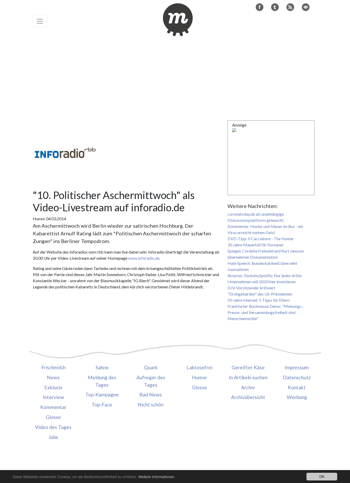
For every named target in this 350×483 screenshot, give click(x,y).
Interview (53, 397)
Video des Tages (53, 427)
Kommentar (53, 407)
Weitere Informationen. (156, 476)
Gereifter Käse (248, 367)
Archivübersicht (248, 397)
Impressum (297, 367)
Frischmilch (53, 367)
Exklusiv (53, 387)
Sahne (102, 367)
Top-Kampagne (102, 394)
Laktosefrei (199, 367)
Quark (151, 367)
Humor (199, 377)
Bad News (150, 394)
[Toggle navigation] (40, 21)
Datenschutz (297, 377)
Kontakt (297, 387)
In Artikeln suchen (248, 377)
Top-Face (102, 404)
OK (321, 476)
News (53, 377)
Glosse (53, 417)
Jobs (53, 437)
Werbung (297, 397)
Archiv (248, 387)
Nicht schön (150, 404)
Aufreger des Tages (150, 381)
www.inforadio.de (143, 258)
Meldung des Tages (102, 381)
